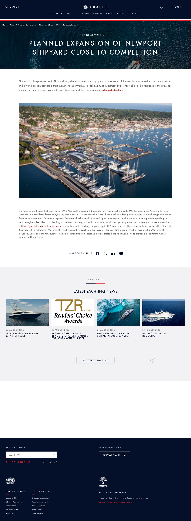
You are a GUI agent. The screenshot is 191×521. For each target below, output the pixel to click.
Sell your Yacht (12, 509)
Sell (76, 14)
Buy (68, 14)
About (120, 14)
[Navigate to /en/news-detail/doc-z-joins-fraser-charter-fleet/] (27, 312)
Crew (109, 14)
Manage (97, 14)
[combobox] (31, 455)
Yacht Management (40, 502)
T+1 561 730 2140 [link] (18, 462)
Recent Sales (11, 513)
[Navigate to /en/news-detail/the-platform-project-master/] (118, 312)
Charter (57, 14)
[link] (14, 7)
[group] (27, 322)
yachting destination (111, 90)
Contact (133, 14)
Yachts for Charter (13, 498)
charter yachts (55, 226)
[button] (176, 7)
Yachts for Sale (12, 506)
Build (85, 14)
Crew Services (37, 513)
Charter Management (40, 498)
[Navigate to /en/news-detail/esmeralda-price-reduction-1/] (163, 312)
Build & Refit (36, 509)
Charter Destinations (14, 502)
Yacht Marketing (38, 506)
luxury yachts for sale (32, 226)
